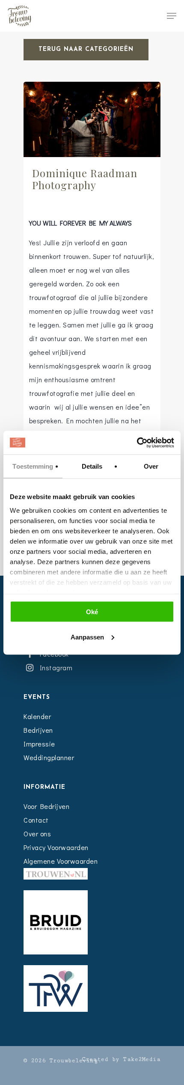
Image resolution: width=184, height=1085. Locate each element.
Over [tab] (151, 466)
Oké (92, 611)
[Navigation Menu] (171, 16)
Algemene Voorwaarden (61, 860)
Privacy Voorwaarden (56, 847)
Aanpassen (87, 636)
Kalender (37, 716)
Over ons (37, 833)
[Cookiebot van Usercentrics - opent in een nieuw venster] (136, 442)
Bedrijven (38, 729)
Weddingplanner (49, 757)
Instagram (54, 667)
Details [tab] (92, 466)
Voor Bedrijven (46, 806)
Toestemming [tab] (32, 466)
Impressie (39, 743)
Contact (36, 819)
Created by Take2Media (121, 1059)
